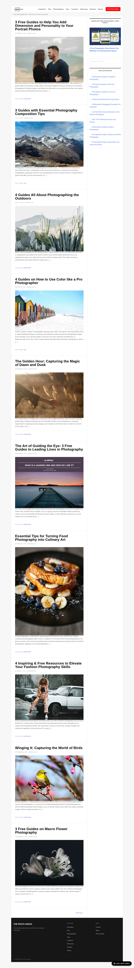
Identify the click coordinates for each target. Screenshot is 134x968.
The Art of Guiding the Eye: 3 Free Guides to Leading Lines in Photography (49, 447)
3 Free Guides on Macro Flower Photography (41, 830)
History (100, 9)
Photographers (58, 9)
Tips (49, 9)
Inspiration (42, 9)
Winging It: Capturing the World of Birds (48, 748)
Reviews (93, 9)
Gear (67, 9)
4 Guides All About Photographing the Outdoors (47, 196)
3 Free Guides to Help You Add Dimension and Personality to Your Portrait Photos (44, 25)
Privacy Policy (100, 934)
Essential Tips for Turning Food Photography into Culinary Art (41, 538)
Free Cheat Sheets (113, 9)
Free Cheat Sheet (123, 963)
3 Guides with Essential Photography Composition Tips (46, 112)
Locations (74, 9)
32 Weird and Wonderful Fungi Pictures (105, 99)
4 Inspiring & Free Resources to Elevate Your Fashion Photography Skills (48, 665)
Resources (84, 9)
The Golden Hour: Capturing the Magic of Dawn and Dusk (47, 363)
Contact (98, 927)
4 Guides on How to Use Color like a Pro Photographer (48, 281)
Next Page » (79, 913)
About (97, 930)
